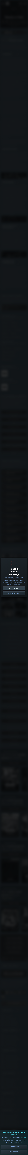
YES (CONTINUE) (14, 588)
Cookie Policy (23, 1137)
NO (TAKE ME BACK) (14, 593)
